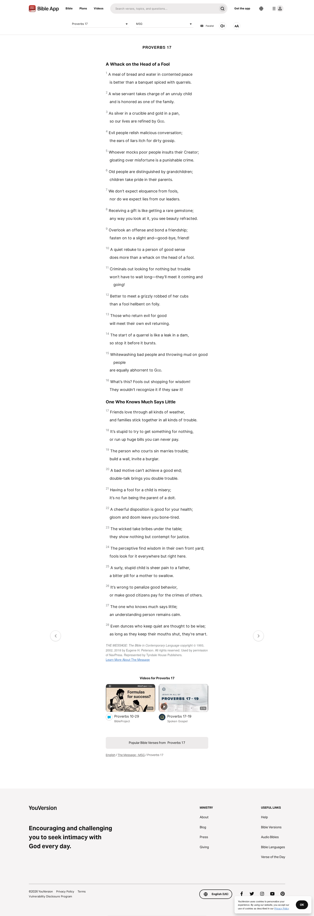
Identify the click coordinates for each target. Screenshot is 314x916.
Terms (82, 891)
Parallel (210, 25)
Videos (98, 8)
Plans (83, 8)
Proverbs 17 (80, 23)
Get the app (242, 8)
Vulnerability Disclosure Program (50, 896)
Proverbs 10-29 (131, 716)
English (110, 755)
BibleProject (122, 721)
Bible (69, 8)
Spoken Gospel (177, 721)
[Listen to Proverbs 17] (222, 26)
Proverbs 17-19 (183, 716)
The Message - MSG (131, 755)
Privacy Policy (65, 891)
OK (302, 904)
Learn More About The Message (128, 659)
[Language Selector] (261, 8)
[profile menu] (277, 8)
